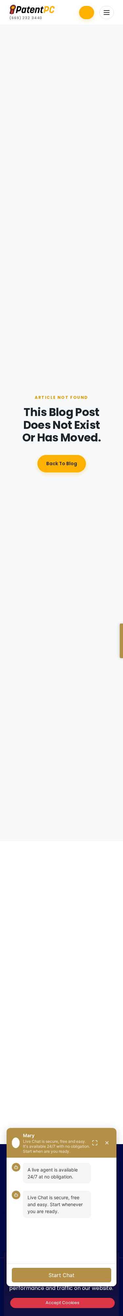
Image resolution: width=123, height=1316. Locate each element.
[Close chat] (107, 1143)
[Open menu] (106, 12)
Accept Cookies (62, 1302)
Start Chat (61, 1275)
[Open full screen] (94, 1142)
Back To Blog (61, 463)
